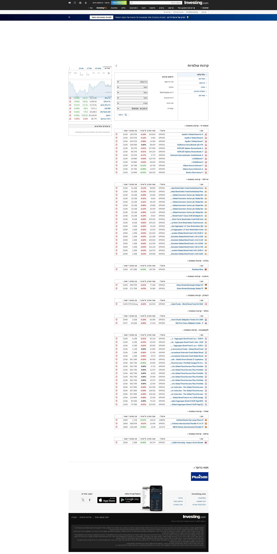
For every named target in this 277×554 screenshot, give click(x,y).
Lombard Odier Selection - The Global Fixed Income (186, 387)
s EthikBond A (197, 162)
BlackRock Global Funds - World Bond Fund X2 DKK (186, 304)
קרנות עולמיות (192, 12)
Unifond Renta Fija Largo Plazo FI (189, 420)
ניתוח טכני (133, 8)
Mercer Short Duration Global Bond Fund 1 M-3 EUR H (186, 233)
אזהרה (73, 517)
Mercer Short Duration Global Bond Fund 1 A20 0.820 (186, 254)
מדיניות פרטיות (85, 517)
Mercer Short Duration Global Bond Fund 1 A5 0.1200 (186, 237)
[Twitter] (83, 500)
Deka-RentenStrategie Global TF (190, 289)
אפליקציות (202, 498)
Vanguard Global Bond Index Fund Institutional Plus (186, 192)
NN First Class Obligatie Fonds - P (189, 323)
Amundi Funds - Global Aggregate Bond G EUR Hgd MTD (186, 401)
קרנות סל (167, 12)
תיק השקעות (201, 501)
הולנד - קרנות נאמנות (198, 311)
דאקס (108, 115)
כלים (123, 8)
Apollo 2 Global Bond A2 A (192, 134)
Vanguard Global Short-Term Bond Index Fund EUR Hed (186, 219)
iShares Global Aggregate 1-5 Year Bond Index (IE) (186, 226)
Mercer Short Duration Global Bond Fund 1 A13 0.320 (186, 240)
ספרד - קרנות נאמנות (198, 411)
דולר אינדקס (106, 119)
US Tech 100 (105, 112)
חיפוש (121, 115)
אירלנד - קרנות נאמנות (198, 179)
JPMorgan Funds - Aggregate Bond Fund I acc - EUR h (186, 339)
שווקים (205, 8)
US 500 (108, 108)
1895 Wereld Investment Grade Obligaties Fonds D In (186, 320)
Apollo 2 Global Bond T (194, 141)
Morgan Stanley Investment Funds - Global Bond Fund (186, 349)
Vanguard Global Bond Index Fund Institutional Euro (186, 188)
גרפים (161, 8)
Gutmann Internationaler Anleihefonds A (186, 155)
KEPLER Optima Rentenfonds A (190, 148)
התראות (114, 8)
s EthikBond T (197, 159)
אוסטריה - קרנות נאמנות (197, 126)
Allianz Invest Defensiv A (193, 169)
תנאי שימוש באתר (101, 517)
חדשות (152, 8)
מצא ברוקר (201, 467)
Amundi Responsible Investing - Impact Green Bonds (186, 443)
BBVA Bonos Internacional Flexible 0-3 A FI (186, 424)
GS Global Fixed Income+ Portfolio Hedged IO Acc (186, 363)
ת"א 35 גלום (106, 105)
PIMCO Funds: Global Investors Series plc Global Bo (186, 195)
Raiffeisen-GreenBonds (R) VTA (190, 145)
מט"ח (89, 68)
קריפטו (171, 8)
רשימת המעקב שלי (185, 8)
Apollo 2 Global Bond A (194, 138)
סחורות (98, 68)
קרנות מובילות (178, 12)
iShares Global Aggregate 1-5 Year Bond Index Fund (186, 230)
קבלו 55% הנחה (119, 3)
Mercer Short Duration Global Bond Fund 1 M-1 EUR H (186, 250)
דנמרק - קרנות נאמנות (198, 295)
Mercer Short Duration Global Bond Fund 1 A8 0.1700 (186, 247)
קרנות (204, 12)
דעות (144, 8)
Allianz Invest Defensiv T (193, 166)
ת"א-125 (107, 102)
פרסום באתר (178, 501)
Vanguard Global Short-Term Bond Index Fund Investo (186, 223)
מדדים (107, 68)
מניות (81, 68)
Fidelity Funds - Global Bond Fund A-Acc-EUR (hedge (186, 398)
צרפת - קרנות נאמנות (198, 434)
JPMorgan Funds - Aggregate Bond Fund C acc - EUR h (186, 346)
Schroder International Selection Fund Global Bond (186, 353)
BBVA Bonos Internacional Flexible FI (188, 427)
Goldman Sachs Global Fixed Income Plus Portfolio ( (186, 366)
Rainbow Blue (197, 269)
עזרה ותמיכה (178, 505)
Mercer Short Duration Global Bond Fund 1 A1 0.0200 (186, 244)
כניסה (107, 3)
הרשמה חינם (98, 3)
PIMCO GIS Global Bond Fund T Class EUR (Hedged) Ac (186, 216)
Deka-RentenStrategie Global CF (190, 285)
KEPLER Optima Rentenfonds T (190, 152)
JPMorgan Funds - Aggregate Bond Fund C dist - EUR (186, 342)
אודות (180, 498)
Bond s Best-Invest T (194, 173)
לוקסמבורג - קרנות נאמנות (196, 330)
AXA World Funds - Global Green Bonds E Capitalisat (186, 360)
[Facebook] (89, 500)
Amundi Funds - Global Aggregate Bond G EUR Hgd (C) (186, 405)
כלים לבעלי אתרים (199, 505)
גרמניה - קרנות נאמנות (198, 276)
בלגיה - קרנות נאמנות (198, 261)
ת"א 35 (108, 98)
